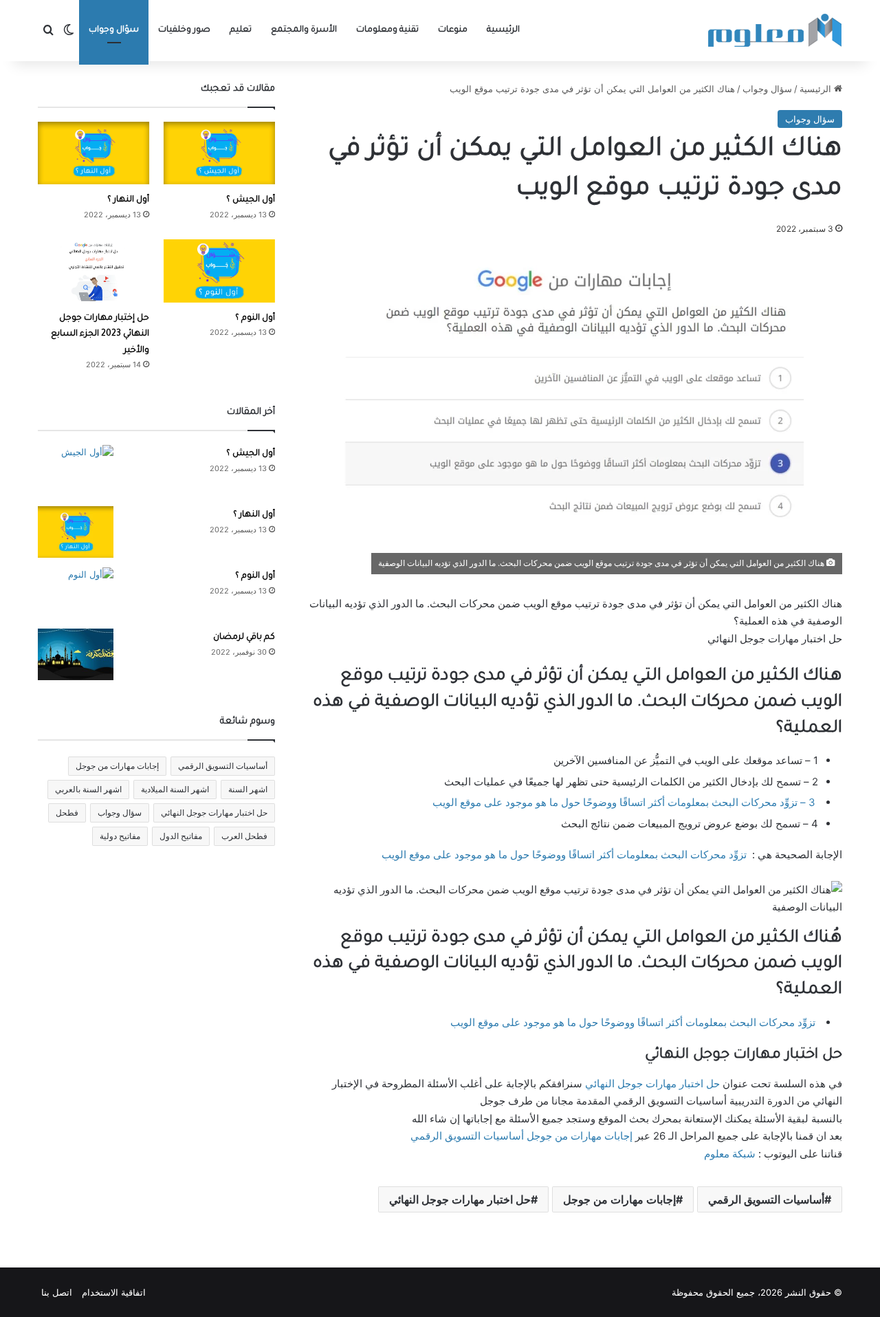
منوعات (453, 30)
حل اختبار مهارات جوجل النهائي (652, 1083)
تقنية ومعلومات (387, 30)
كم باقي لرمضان (244, 637)
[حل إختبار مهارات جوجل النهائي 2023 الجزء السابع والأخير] (93, 270)
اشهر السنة (247, 789)
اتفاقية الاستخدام (114, 1292)
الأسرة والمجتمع (304, 30)
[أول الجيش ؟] (219, 153)
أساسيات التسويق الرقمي (467, 1135)
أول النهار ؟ (128, 200)
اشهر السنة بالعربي (88, 789)
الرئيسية (503, 30)
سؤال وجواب (114, 30)
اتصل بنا (56, 1292)
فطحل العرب (244, 836)
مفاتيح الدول (181, 836)
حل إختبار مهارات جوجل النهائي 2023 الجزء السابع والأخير (100, 335)
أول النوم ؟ (255, 318)
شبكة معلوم (730, 1153)
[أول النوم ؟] (219, 270)
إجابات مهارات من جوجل (579, 1135)
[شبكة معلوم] (775, 30)
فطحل (67, 812)
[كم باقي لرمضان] (75, 654)
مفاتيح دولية (120, 836)
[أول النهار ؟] (93, 153)
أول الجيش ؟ (250, 200)
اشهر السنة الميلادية (175, 789)
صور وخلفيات (184, 30)
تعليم (241, 30)
